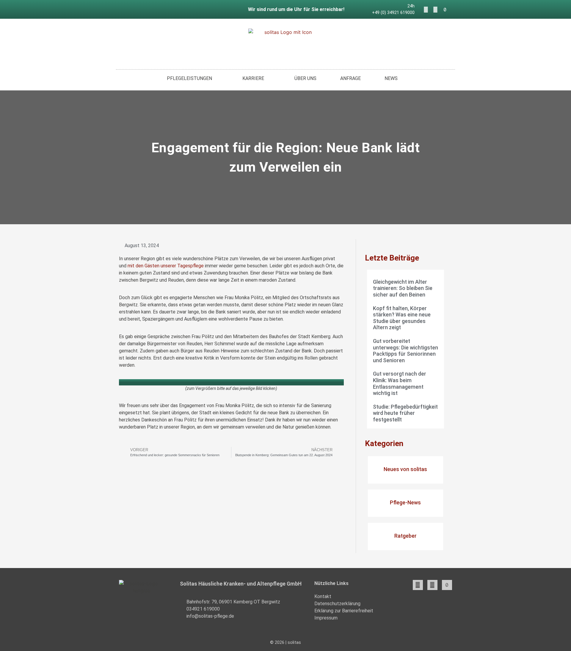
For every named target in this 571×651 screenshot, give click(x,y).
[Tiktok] (445, 9)
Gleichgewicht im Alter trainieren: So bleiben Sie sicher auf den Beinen (402, 288)
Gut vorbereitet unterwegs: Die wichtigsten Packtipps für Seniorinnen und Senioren (405, 350)
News (391, 78)
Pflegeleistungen (189, 78)
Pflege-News (405, 502)
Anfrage (350, 78)
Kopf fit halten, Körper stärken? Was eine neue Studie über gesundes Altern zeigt (402, 318)
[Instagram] (435, 9)
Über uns (305, 78)
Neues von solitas (405, 469)
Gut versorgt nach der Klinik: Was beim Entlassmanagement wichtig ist (399, 383)
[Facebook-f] (426, 9)
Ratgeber (405, 536)
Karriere (253, 78)
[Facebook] (418, 585)
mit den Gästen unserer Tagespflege (166, 266)
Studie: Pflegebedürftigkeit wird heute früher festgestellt (405, 413)
